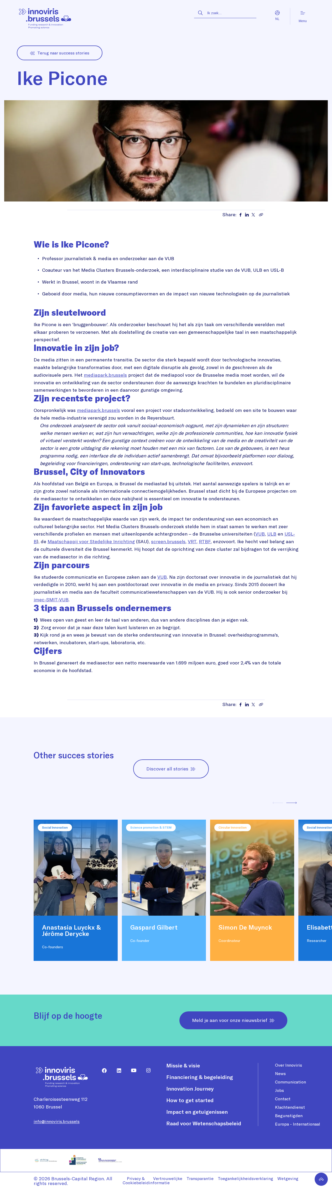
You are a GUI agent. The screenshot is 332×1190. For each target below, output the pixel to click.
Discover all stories (167, 769)
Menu (303, 21)
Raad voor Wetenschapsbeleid (203, 1123)
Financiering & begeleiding (199, 1077)
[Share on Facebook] (240, 214)
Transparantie (200, 1178)
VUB (260, 534)
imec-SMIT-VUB (51, 600)
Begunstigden (289, 1115)
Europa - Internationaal (297, 1124)
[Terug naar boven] (321, 1179)
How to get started (190, 1100)
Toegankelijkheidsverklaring (245, 1178)
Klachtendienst (290, 1107)
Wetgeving (287, 1178)
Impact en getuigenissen (197, 1111)
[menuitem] (102, 1070)
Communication (290, 1082)
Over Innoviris (288, 1065)
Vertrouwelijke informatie (165, 1180)
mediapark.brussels (105, 375)
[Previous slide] (278, 803)
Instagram (146, 1070)
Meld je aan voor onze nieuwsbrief (229, 1020)
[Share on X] (253, 214)
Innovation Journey (190, 1088)
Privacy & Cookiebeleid (136, 1180)
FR (283, 19)
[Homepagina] (45, 16)
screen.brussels (168, 541)
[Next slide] (291, 803)
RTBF (205, 541)
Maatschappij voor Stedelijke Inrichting (91, 541)
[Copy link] (261, 214)
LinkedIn (117, 1070)
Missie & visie (183, 1065)
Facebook (102, 1070)
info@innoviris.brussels (57, 1121)
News (280, 1073)
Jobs (279, 1090)
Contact (282, 1098)
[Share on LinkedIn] (247, 214)
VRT (192, 541)
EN (272, 19)
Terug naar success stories (63, 53)
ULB (271, 534)
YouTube (131, 1070)
